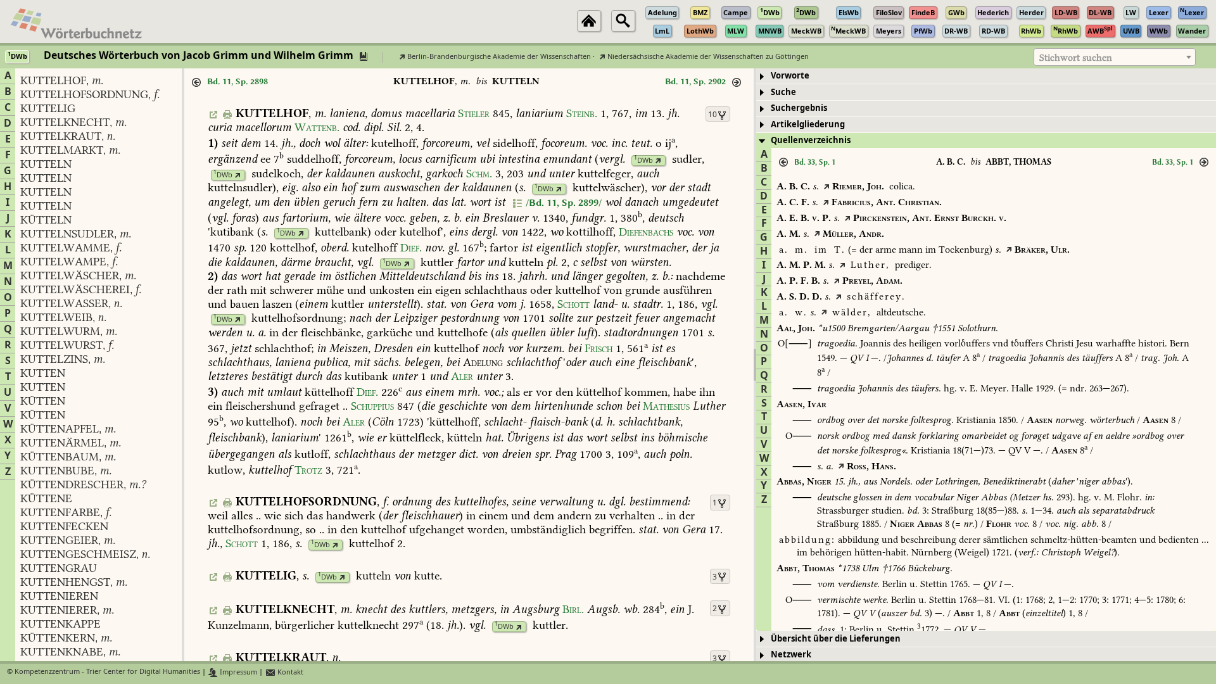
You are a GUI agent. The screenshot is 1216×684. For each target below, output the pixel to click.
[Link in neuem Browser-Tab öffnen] (658, 160)
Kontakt (289, 672)
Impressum (237, 672)
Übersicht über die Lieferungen (836, 639)
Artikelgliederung (808, 124)
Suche (783, 92)
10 (712, 114)
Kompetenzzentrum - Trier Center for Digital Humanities (107, 672)
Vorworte (790, 76)
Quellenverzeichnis (811, 140)
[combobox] (1115, 57)
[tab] (986, 76)
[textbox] (1114, 57)
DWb (643, 160)
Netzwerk (791, 655)
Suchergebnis (799, 108)
